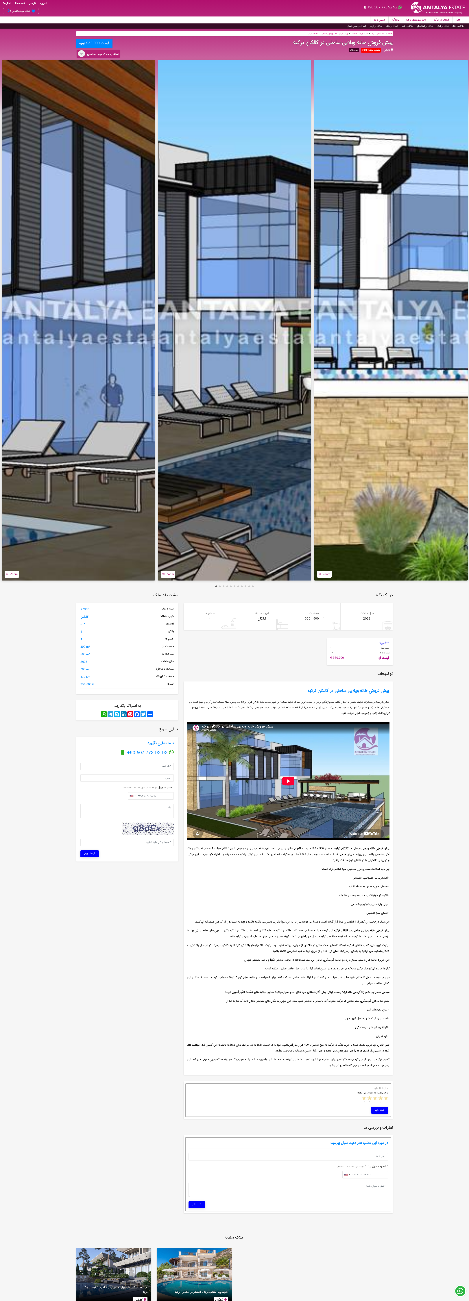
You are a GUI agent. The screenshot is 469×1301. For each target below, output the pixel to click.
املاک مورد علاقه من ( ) (18, 11)
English (7, 3)
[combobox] (132, 795)
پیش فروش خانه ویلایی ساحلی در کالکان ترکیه (327, 34)
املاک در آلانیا (443, 26)
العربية (43, 3)
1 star (386, 1099)
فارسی (32, 3)
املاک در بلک (392, 26)
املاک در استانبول (425, 26)
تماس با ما (379, 20)
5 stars (364, 1099)
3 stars (375, 1099)
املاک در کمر (407, 26)
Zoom (14, 574)
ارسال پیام (89, 853)
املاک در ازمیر (376, 26)
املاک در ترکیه (441, 20)
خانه (458, 20)
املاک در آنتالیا (458, 26)
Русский (20, 3)
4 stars (369, 1099)
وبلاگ (395, 20)
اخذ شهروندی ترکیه (416, 20)
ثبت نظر (196, 1204)
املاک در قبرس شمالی (356, 26)
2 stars (380, 1099)
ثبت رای (379, 1110)
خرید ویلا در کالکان (360, 34)
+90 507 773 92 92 (382, 7)
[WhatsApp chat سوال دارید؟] (460, 1292)
